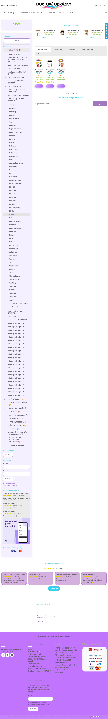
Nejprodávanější (87, 49)
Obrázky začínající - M (16, 364)
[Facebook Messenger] (12, 655)
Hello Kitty (13, 153)
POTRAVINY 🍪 (14, 412)
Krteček (12, 170)
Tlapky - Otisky (14, 279)
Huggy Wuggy (14, 156)
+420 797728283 (7, 651)
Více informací (87, 716)
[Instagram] (8, 655)
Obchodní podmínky (35, 666)
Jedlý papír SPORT (15, 86)
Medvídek (12, 187)
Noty (11, 218)
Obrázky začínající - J (16, 354)
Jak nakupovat (33, 663)
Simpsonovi (13, 249)
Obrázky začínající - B (16, 327)
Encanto (12, 136)
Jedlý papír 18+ (13, 316)
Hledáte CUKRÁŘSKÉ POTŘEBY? (39, 671)
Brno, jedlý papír (61, 662)
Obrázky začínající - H (16, 347)
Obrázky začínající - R (16, 378)
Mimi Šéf (12, 190)
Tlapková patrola (15, 276)
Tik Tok (11, 273)
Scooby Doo (13, 245)
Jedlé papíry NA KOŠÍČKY (17, 320)
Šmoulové (12, 269)
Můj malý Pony (14, 207)
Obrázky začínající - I (15, 351)
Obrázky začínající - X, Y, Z (17, 395)
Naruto (11, 214)
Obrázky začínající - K (16, 357)
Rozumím (96, 716)
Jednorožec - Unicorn (17, 163)
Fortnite (12, 139)
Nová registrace (9, 483)
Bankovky (12, 112)
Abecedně (41, 54)
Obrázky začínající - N (16, 368)
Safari (11, 242)
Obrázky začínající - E (16, 337)
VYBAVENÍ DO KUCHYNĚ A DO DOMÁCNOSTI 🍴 (17, 433)
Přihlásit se (8, 479)
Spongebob (13, 259)
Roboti (11, 235)
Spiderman (13, 255)
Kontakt (31, 649)
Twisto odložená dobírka (37, 656)
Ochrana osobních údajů (37, 668)
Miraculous (13, 201)
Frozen (11, 142)
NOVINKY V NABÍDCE (16, 445)
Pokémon (12, 225)
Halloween (13, 146)
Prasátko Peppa (15, 228)
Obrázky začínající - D (16, 334)
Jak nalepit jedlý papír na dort (66, 665)
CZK (2, 5)
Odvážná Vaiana (15, 221)
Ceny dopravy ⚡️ (34, 651)
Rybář (11, 238)
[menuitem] (8, 13)
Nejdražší (72, 49)
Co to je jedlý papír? (62, 667)
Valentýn (12, 286)
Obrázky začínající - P (16, 375)
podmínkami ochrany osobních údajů (38, 704)
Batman (12, 115)
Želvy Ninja (13, 297)
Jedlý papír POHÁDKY (16, 77)
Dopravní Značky (15, 129)
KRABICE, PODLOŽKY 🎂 (17, 422)
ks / (8, 455)
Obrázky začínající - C (16, 330)
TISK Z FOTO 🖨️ (14, 54)
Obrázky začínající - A (16, 323)
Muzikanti (12, 211)
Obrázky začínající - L (16, 361)
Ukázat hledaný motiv (100, 103)
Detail (37, 86)
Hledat (17, 40)
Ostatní (12, 300)
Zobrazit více (54, 588)
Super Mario (13, 266)
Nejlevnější (58, 49)
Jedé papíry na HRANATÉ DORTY (17, 73)
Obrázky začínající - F (16, 340)
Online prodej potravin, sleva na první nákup (54, 636)
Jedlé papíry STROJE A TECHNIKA (16, 91)
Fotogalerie (59, 672)
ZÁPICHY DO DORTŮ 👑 (17, 425)
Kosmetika (13, 166)
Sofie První (13, 252)
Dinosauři (12, 125)
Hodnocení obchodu (54, 564)
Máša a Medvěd (15, 184)
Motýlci (12, 204)
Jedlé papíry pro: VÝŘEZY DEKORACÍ (17, 100)
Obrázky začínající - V (16, 392)
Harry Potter (13, 149)
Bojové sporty (14, 118)
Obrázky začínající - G (16, 344)
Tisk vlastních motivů (63, 655)
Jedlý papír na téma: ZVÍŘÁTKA (15, 312)
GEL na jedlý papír (34, 654)
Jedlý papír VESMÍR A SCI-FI (18, 95)
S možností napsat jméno (18, 303)
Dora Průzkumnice (15, 132)
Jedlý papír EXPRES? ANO (64, 652)
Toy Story (12, 283)
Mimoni (12, 194)
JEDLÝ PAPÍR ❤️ (15, 50)
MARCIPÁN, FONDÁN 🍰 (17, 408)
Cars (11, 122)
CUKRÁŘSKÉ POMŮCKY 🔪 (18, 415)
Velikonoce (13, 293)
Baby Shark (13, 108)
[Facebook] (3, 655)
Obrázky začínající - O (16, 371)
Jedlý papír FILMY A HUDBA (18, 65)
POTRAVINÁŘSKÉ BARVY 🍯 (18, 404)
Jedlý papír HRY (14, 68)
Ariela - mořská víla (16, 307)
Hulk (11, 160)
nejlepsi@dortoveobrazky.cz (11, 649)
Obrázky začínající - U (16, 388)
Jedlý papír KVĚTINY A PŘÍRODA (16, 82)
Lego (11, 173)
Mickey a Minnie (15, 180)
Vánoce (12, 290)
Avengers (12, 105)
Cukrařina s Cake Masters (64, 670)
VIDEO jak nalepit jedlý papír (65, 657)
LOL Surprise (13, 177)
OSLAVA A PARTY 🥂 (16, 418)
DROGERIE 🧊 (14, 429)
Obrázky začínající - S (16, 381)
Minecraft (12, 197)
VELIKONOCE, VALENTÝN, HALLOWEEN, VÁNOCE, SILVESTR (17, 60)
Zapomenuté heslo (10, 485)
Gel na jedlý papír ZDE (63, 660)
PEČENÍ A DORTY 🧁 (16, 399)
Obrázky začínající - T (16, 385)
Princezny (12, 231)
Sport (11, 262)
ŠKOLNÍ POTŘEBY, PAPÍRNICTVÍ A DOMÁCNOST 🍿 (14, 440)
